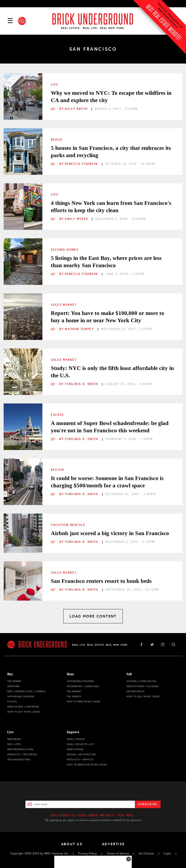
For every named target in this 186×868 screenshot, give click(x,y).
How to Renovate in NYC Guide (87, 764)
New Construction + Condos (26, 691)
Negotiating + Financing (23, 706)
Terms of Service (118, 853)
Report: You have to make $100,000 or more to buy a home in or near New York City (107, 316)
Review (57, 470)
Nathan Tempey (80, 329)
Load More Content (93, 616)
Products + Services (80, 759)
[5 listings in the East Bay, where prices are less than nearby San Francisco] (23, 257)
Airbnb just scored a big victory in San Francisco (110, 533)
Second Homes (64, 250)
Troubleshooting (18, 759)
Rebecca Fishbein (82, 164)
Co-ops (12, 701)
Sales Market (64, 305)
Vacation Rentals (68, 525)
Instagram (162, 644)
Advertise (113, 844)
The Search (74, 696)
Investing (13, 686)
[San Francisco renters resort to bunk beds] (23, 580)
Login (167, 853)
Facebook (141, 644)
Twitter (152, 644)
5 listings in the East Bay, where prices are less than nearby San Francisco (106, 261)
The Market (14, 681)
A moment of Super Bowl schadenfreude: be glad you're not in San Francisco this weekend (110, 427)
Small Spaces (76, 739)
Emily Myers (77, 219)
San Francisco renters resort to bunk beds (101, 581)
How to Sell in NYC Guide (142, 696)
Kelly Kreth (77, 109)
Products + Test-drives (22, 754)
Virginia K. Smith (82, 384)
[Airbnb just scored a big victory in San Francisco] (23, 533)
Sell (129, 674)
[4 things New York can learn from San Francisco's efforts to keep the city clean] (23, 202)
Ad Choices (146, 853)
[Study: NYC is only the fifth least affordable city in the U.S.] (23, 367)
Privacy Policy (87, 853)
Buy (10, 674)
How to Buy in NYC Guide (23, 711)
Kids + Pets (14, 744)
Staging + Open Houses (141, 681)
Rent (70, 674)
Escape (57, 415)
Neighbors (14, 739)
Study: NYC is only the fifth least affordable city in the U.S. (112, 371)
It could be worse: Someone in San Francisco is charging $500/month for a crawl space (107, 482)
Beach (56, 140)
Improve (73, 732)
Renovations (75, 749)
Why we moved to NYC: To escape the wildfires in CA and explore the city (111, 96)
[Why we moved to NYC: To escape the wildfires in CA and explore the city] (23, 92)
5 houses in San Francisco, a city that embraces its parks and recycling (111, 151)
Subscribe (147, 804)
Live (55, 85)
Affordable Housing (20, 696)
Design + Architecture (81, 754)
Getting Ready (135, 691)
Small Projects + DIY (80, 744)
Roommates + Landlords (83, 686)
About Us (72, 844)
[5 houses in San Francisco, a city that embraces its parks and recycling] (23, 147)
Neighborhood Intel (20, 749)
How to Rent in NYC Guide (83, 701)
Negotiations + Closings (142, 686)
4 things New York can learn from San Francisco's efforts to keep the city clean (111, 206)
